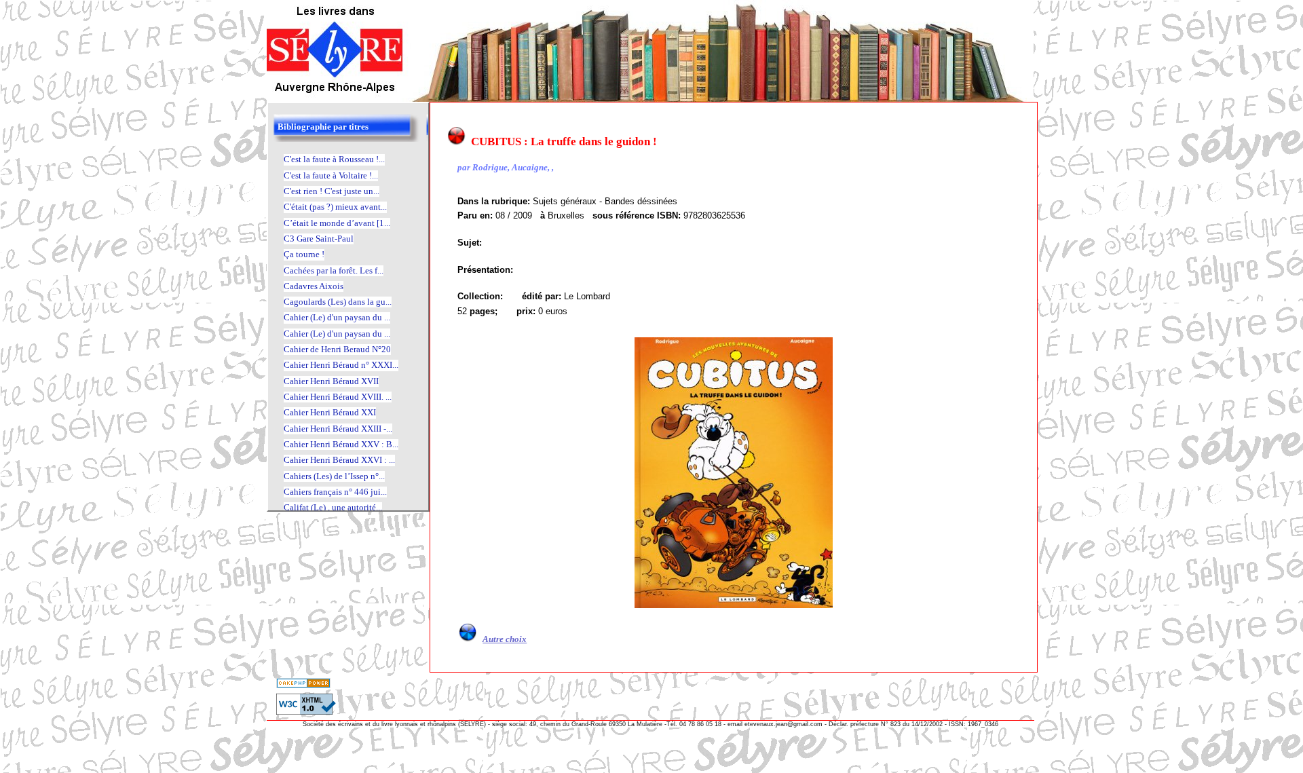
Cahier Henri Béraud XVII (331, 381)
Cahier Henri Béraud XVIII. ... (338, 397)
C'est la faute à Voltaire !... (331, 175)
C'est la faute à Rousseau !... (334, 159)
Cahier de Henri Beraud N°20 (337, 349)
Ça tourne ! (304, 254)
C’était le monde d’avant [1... (337, 223)
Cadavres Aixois (313, 286)
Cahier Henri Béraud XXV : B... (341, 444)
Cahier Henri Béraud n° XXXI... (341, 365)
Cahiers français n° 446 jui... (335, 492)
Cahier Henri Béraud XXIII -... (338, 428)
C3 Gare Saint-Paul (319, 238)
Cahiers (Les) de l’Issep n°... (334, 476)
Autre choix (505, 639)
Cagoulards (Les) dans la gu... (338, 302)
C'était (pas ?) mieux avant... (335, 207)
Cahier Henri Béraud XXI (330, 412)
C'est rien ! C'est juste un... (331, 191)
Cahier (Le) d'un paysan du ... (337, 317)
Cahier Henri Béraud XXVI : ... (339, 460)
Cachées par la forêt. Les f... (333, 270)
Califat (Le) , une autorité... (333, 507)
